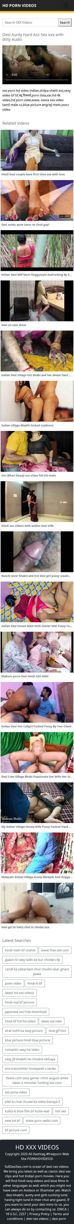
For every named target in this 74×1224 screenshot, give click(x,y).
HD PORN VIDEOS (19, 5)
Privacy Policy (39, 1214)
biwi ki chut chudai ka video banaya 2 (32, 1102)
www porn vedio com (42, 1120)
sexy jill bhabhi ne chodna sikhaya (30, 1059)
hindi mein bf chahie (20, 950)
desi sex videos (37, 1219)
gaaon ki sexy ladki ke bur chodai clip (32, 960)
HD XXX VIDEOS (37, 1147)
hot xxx (60, 1111)
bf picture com (16, 1130)
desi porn (59, 1219)
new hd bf (12, 1120)
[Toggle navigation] (66, 5)
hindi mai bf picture (19, 1002)
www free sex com (55, 950)
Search (65, 22)
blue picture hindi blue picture (27, 1040)
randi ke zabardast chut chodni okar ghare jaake (37, 971)
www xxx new (51, 1021)
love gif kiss (57, 1031)
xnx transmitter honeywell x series (30, 1068)
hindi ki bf (34, 983)
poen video (13, 983)
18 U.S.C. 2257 (16, 1214)
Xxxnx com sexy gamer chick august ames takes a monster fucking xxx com (37, 1080)
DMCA (62, 1209)
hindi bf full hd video (20, 1021)
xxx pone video (16, 1092)
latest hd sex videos (19, 993)
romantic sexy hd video (22, 1049)
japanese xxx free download (26, 1012)
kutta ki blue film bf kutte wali (27, 1111)
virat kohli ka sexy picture (24, 1031)
